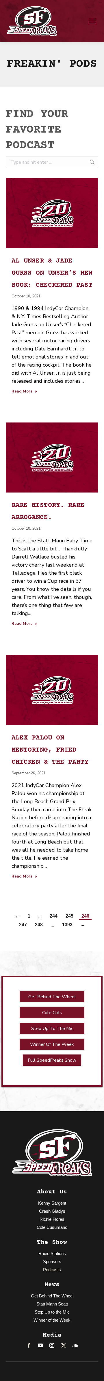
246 (85, 916)
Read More (22, 391)
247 (23, 924)
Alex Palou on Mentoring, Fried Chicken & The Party (50, 750)
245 (69, 916)
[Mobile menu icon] (92, 21)
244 (53, 916)
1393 (67, 924)
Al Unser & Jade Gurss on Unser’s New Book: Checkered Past (52, 273)
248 (39, 924)
